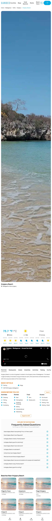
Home (2, 8)
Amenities (27, 370)
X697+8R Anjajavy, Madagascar (11, 388)
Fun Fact (49, 370)
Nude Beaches (25, 3)
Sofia (14, 8)
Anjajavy (19, 8)
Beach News (38, 3)
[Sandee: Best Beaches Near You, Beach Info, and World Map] (5, 3)
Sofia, (10, 286)
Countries (13, 3)
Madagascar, (6, 286)
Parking (42, 370)
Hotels (20, 370)
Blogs (19, 3)
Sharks (32, 3)
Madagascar (8, 8)
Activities (35, 370)
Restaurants (12, 370)
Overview (4, 370)
